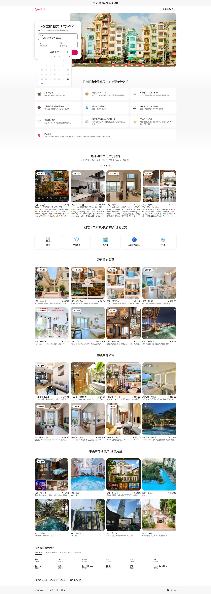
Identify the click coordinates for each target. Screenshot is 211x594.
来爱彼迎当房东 (169, 9)
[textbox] (48, 45)
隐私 (51, 590)
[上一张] (101, 166)
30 (68, 79)
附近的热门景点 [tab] (65, 552)
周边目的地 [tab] (38, 552)
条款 (57, 590)
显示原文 (115, 3)
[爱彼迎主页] (40, 9)
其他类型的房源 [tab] (51, 552)
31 (42, 84)
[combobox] (58, 38)
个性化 (63, 590)
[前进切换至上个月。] (42, 52)
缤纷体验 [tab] (78, 552)
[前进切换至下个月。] (67, 52)
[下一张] (109, 166)
